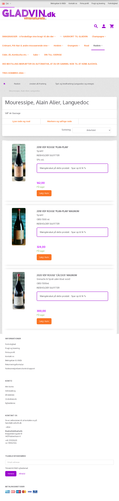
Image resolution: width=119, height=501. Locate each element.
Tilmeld (11, 473)
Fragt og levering (98, 3)
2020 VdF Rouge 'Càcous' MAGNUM (57, 275)
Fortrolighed (113, 3)
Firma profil (84, 3)
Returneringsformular (14, 364)
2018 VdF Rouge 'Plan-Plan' (52, 147)
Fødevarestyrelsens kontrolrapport (20, 368)
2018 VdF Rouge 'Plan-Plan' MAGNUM (58, 211)
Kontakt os (73, 3)
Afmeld (22, 473)
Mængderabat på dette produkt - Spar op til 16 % (63, 168)
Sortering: (66, 129)
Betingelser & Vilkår (58, 3)
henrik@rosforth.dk (13, 423)
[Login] (104, 26)
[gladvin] (47, 14)
